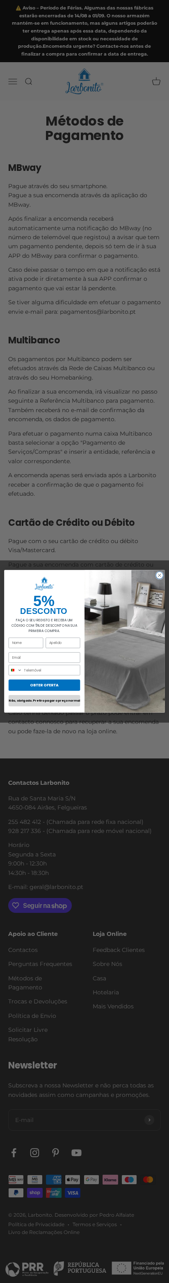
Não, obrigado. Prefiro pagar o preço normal (44, 701)
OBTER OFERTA (44, 685)
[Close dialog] (159, 575)
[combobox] (15, 670)
